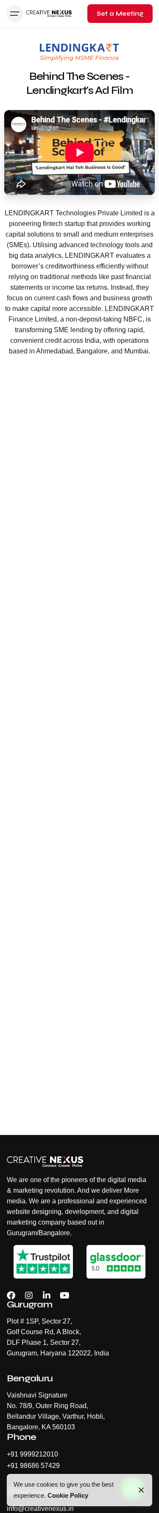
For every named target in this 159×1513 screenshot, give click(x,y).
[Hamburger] (14, 13)
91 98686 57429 (35, 1465)
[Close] (141, 1490)
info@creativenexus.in (40, 1508)
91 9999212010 (34, 1454)
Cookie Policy (67, 1495)
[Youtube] (64, 1295)
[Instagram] (29, 1295)
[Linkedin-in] (46, 1295)
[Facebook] (11, 1295)
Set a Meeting (120, 13)
